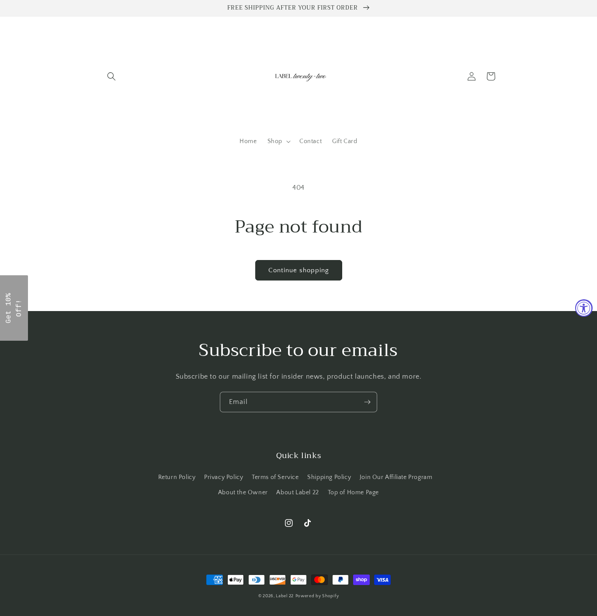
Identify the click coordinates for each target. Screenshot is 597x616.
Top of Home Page (353, 492)
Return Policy (177, 477)
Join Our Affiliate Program (396, 477)
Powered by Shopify (317, 596)
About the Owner (243, 492)
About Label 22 (297, 492)
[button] (111, 76)
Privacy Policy (223, 477)
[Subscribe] (367, 402)
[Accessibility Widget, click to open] (584, 308)
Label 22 (285, 596)
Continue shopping (298, 270)
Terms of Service (275, 477)
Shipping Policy (329, 477)
